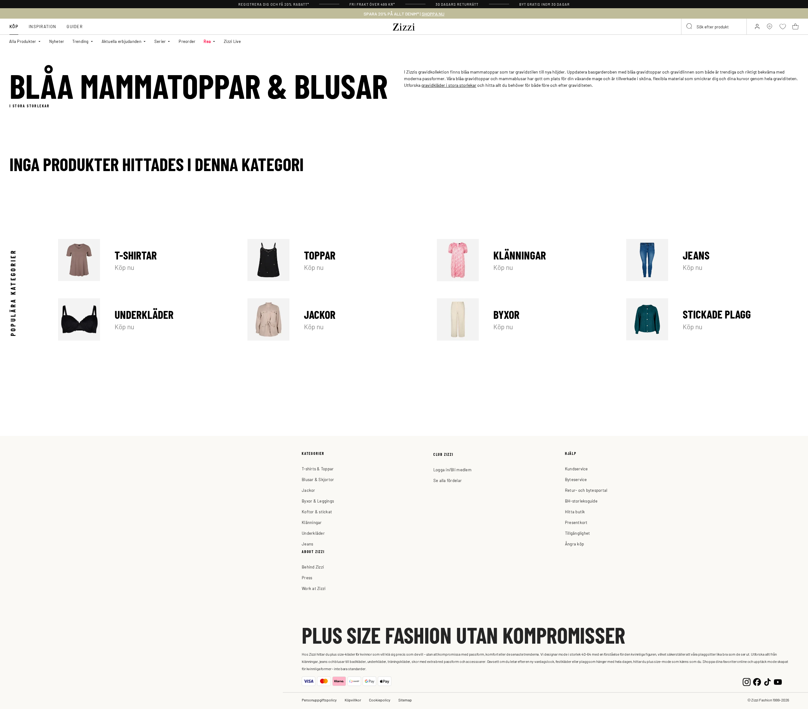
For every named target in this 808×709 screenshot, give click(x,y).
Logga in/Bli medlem (452, 469)
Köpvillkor (353, 699)
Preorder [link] (187, 41)
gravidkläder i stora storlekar (448, 85)
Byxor (523, 319)
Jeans (712, 260)
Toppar (333, 260)
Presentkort (576, 522)
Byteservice (576, 479)
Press (307, 577)
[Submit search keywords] (689, 26)
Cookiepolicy (379, 699)
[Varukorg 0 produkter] (795, 26)
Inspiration (42, 26)
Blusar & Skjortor (318, 479)
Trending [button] (80, 41)
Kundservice (576, 468)
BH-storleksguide (581, 500)
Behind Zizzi (313, 566)
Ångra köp (574, 543)
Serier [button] (160, 41)
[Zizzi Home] (404, 26)
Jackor (333, 319)
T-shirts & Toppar (318, 468)
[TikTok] (767, 681)
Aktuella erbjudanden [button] (121, 41)
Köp (13, 26)
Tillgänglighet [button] (577, 533)
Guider (75, 26)
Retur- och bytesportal (586, 490)
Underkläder (144, 319)
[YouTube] (778, 681)
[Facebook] (757, 681)
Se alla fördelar (447, 480)
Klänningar (523, 260)
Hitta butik (575, 511)
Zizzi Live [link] (232, 41)
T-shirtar (144, 260)
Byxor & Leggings (318, 500)
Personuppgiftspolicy (319, 699)
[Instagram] (747, 681)
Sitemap (405, 699)
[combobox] (713, 26)
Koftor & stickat (317, 511)
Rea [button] (207, 41)
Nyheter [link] (56, 41)
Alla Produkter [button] (22, 41)
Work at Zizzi (313, 588)
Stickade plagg (712, 319)
